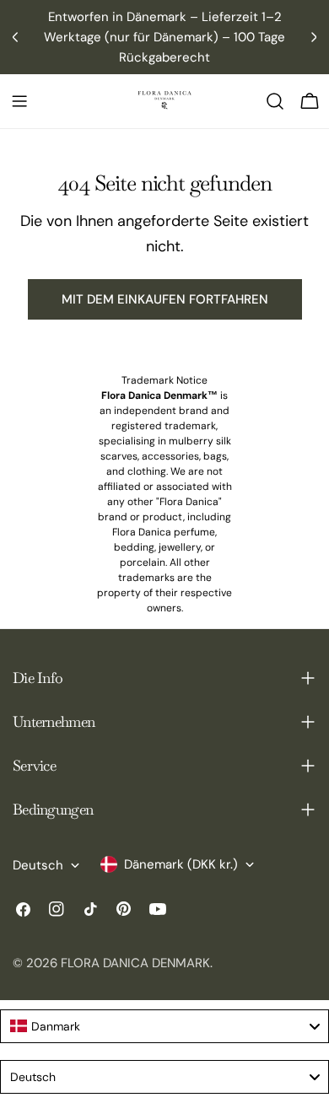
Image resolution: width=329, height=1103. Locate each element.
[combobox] (164, 1026)
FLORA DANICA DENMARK (135, 963)
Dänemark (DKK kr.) (181, 864)
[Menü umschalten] (19, 101)
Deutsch (38, 865)
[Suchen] (275, 101)
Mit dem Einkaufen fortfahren (165, 299)
